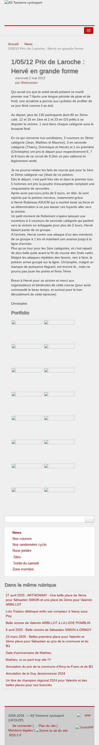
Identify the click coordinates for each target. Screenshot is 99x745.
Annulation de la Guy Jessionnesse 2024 (35, 673)
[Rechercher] (89, 519)
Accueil (13, 44)
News (28, 44)
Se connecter (22, 726)
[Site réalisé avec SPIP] (85, 719)
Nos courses (22, 538)
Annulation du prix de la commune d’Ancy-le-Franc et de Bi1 (49, 666)
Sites (17, 557)
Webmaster (29, 82)
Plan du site (47, 726)
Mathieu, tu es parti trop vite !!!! (28, 659)
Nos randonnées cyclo (29, 544)
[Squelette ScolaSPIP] (86, 730)
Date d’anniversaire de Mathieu (28, 653)
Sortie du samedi (26, 563)
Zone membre (23, 569)
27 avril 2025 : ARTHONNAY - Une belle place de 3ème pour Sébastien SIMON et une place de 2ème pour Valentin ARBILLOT (49, 599)
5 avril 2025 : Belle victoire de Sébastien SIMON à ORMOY (48, 630)
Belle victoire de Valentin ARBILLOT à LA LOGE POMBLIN (48, 623)
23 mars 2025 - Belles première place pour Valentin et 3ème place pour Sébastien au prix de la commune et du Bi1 (47, 641)
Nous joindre (21, 550)
